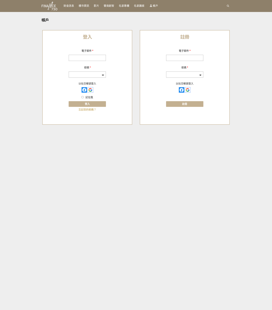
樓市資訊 (84, 5)
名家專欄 (124, 5)
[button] (228, 5)
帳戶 (155, 5)
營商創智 (109, 5)
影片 (96, 5)
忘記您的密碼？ (87, 109)
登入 (87, 104)
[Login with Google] (90, 90)
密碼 (87, 67)
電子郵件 (87, 50)
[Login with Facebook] (84, 90)
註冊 (184, 104)
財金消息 (69, 5)
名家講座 (139, 5)
